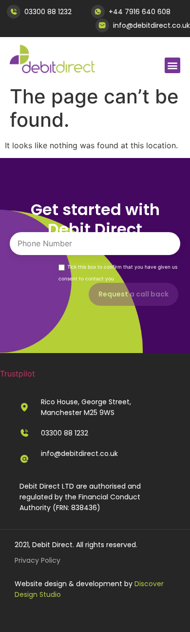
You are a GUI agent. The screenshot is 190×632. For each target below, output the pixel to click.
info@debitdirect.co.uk (151, 25)
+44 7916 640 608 (140, 12)
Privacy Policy (37, 560)
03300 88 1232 (48, 12)
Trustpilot (17, 373)
